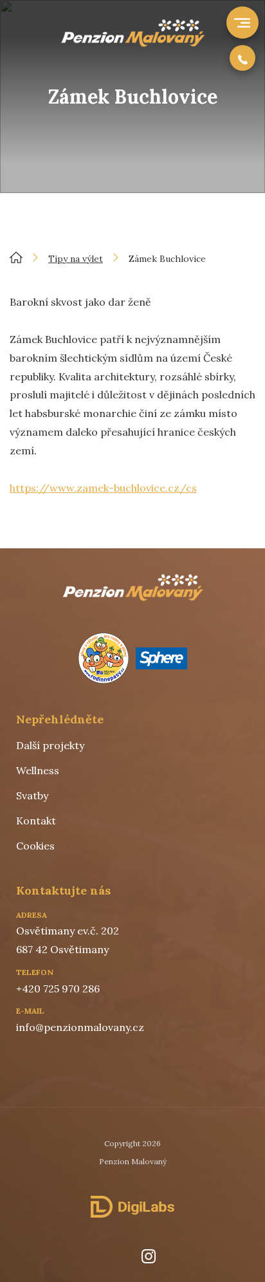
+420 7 (32, 988)
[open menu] (241, 23)
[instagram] (148, 1256)
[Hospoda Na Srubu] (132, 43)
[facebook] (113, 1256)
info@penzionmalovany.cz (80, 1027)
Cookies (35, 845)
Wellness (37, 770)
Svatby (32, 795)
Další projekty (50, 745)
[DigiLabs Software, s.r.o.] (132, 1207)
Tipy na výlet (75, 259)
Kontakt (36, 820)
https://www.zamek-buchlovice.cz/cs (103, 487)
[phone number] (242, 58)
